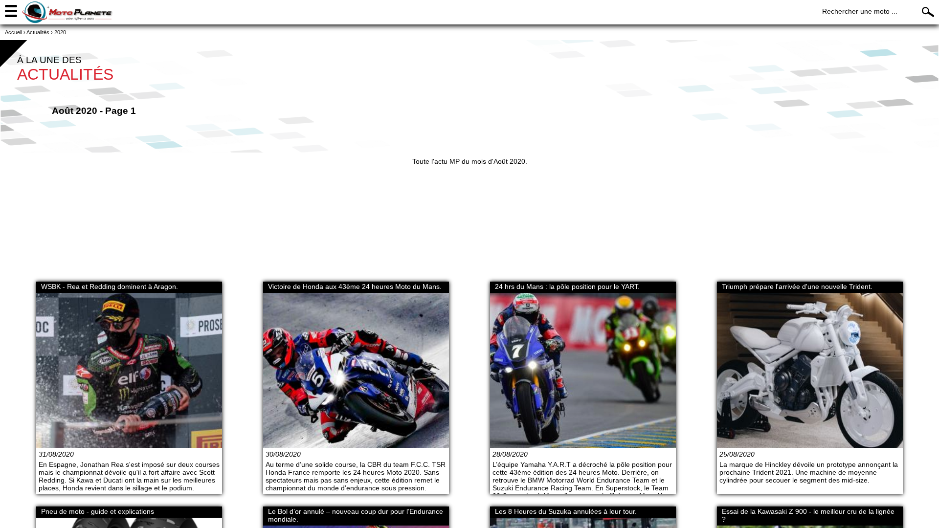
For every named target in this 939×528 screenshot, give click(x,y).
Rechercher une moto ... (859, 11)
